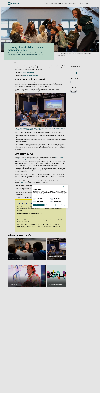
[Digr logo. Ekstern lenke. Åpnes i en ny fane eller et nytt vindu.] (34, 188)
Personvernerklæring (62, 186)
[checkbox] (34, 198)
